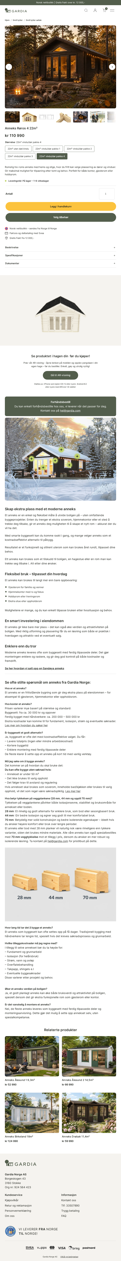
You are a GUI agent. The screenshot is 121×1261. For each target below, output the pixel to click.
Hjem (7, 20)
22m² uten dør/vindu (18, 148)
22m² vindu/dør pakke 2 (79, 148)
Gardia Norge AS (50, 1256)
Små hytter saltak (34, 20)
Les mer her (73, 791)
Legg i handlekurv (61, 206)
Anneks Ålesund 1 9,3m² (20, 1080)
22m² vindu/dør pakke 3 (20, 156)
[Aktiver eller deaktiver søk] (86, 10)
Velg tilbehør (60, 217)
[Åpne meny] (112, 10)
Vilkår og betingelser (69, 1256)
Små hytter (18, 20)
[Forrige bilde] (9, 67)
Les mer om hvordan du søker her (26, 725)
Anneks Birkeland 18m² (19, 1136)
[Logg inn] (95, 10)
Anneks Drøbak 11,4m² (76, 1136)
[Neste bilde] (112, 67)
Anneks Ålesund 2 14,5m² (78, 1080)
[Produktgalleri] (60, 66)
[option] (29, 116)
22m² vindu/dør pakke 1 (47, 148)
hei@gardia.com (70, 410)
